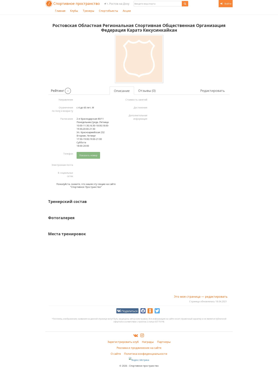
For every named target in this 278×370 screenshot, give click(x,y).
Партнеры (164, 342)
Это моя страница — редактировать (200, 296)
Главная (60, 11)
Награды (148, 342)
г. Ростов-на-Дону (117, 3)
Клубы (74, 11)
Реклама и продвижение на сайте (139, 348)
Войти (227, 3)
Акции (127, 11)
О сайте (116, 354)
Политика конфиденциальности (145, 354)
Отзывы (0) (147, 90)
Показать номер (88, 155)
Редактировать (212, 90)
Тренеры (88, 11)
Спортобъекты (108, 11)
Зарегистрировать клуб (123, 342)
